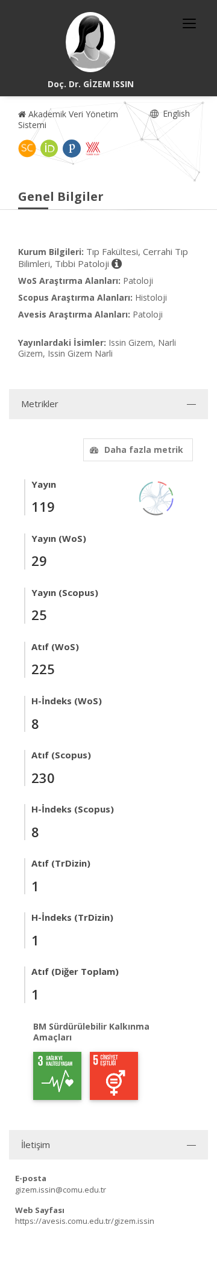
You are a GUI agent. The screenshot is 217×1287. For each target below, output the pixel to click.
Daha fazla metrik (143, 449)
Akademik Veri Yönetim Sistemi (68, 119)
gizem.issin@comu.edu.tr (60, 1189)
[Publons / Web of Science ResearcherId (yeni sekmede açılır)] (72, 149)
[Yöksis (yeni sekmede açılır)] (93, 149)
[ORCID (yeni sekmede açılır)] (49, 149)
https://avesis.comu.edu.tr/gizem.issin (84, 1220)
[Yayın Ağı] (157, 497)
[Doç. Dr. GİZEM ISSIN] (90, 42)
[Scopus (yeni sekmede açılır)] (27, 149)
